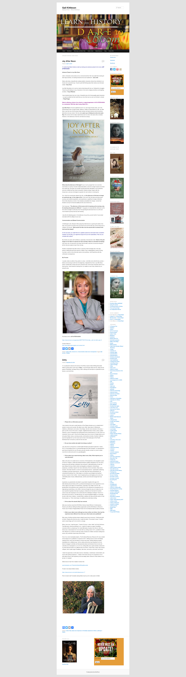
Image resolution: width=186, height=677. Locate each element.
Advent (111, 329)
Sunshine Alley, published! (116, 303)
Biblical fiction (113, 344)
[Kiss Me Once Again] (117, 223)
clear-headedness (114, 360)
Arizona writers (113, 332)
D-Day (111, 366)
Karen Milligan (113, 404)
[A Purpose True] (117, 298)
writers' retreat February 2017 (116, 499)
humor (111, 396)
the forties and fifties (114, 473)
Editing (111, 375)
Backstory (112, 335)
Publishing (112, 442)
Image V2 (112, 316)
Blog (105, 51)
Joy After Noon (69, 61)
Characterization (113, 355)
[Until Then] (117, 173)
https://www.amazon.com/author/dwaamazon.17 (73, 572)
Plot (111, 438)
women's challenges (114, 492)
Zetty (64, 359)
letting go (112, 410)
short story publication (115, 456)
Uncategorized (93, 351)
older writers (113, 432)
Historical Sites (113, 395)
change (111, 349)
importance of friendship (82, 630)
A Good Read (121, 314)
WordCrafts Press (114, 493)
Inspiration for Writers (92, 630)
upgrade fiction (113, 485)
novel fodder (113, 429)
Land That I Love (114, 407)
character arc (75, 351)
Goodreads (112, 60)
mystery (112, 423)
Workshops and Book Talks (79, 51)
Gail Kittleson (69, 7)
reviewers (112, 449)
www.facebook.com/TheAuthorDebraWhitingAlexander (75, 565)
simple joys (112, 459)
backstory (112, 337)
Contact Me (111, 51)
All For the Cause (114, 331)
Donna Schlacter (114, 373)
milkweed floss (113, 419)
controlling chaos (114, 363)
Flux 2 (111, 319)
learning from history (115, 409)
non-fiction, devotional (115, 427)
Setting (111, 455)
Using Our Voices (114, 304)
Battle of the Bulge (114, 341)
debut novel (87, 351)
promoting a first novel (115, 439)
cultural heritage (113, 364)
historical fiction (113, 392)
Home (64, 51)
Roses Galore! (113, 453)
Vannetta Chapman (114, 490)
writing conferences (114, 502)
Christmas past (113, 358)
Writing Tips (113, 507)
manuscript (112, 413)
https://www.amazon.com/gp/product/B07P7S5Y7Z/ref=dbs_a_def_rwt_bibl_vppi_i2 (82, 340)
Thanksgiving (113, 472)
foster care (112, 386)
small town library (114, 461)
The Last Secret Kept (114, 308)
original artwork (113, 435)
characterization (81, 351)
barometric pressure (114, 340)
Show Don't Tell (113, 458)
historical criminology (115, 390)
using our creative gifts (115, 487)
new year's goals (114, 426)
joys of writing (113, 403)
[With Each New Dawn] (117, 272)
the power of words (114, 478)
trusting (112, 482)
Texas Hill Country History (116, 470)
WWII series (112, 510)
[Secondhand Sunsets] (117, 143)
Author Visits (90, 51)
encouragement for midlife (116, 380)
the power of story (114, 476)
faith (111, 381)
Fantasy (112, 383)
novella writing (113, 430)
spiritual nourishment (115, 462)
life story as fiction (114, 412)
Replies (68, 353)
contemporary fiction (115, 361)
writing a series (113, 501)
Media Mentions (98, 51)
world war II (112, 495)
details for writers (114, 369)
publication (112, 441)
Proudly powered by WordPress (93, 672)
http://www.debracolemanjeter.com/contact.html (73, 345)
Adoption (112, 327)
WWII (111, 508)
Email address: (114, 86)
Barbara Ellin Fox (114, 338)
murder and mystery (114, 421)
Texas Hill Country (114, 469)
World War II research (115, 496)
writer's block (113, 498)
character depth (113, 352)
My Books (69, 51)
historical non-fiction (115, 393)
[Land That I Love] (117, 119)
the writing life (113, 479)
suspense (112, 466)
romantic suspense (114, 452)
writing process (113, 505)
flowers (111, 384)
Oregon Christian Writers (115, 433)
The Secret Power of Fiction (116, 306)
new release (112, 424)
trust (111, 481)
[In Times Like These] (117, 247)
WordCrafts (112, 63)
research (112, 446)
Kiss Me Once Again (114, 406)
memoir (112, 415)
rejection (112, 444)
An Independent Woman (115, 309)
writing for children (114, 504)
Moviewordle (113, 317)
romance (112, 450)
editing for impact (114, 378)
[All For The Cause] (117, 198)
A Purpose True (113, 326)
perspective (112, 436)
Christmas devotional (115, 357)
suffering (99, 630)
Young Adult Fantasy (115, 511)
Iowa (111, 401)
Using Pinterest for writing (116, 488)
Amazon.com (113, 57)
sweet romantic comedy (115, 467)
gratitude (112, 389)
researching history (114, 447)
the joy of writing (114, 475)
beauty (111, 343)
